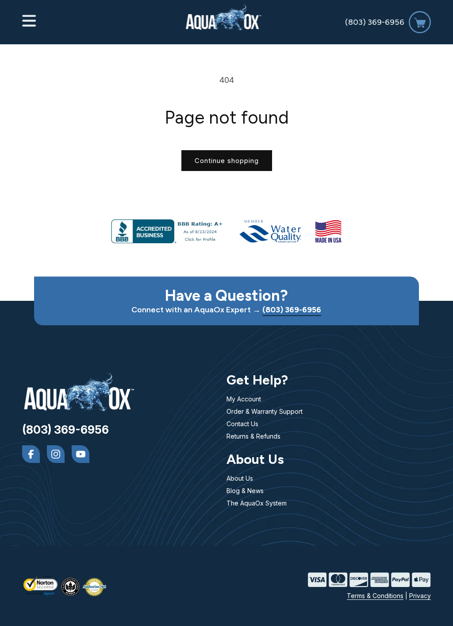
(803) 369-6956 (374, 22)
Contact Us (242, 424)
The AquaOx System (256, 503)
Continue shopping (227, 160)
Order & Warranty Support (264, 411)
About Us (239, 478)
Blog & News (245, 490)
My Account (243, 399)
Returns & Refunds (253, 436)
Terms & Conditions (375, 595)
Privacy (420, 595)
